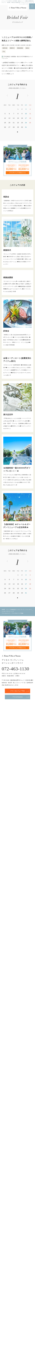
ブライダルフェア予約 (17, 691)
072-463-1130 (15, 668)
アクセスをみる (17, 697)
